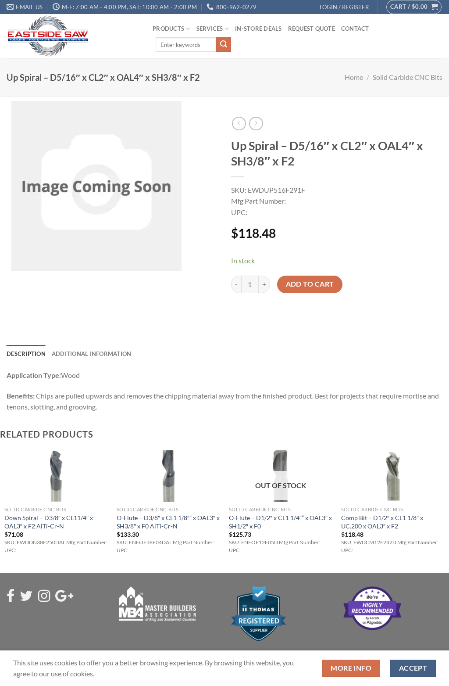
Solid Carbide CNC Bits (407, 77)
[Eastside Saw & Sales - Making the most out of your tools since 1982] (73, 36)
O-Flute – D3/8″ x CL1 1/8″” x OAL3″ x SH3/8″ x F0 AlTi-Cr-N (168, 522)
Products (168, 28)
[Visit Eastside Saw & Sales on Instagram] (44, 596)
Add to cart (310, 284)
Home (354, 77)
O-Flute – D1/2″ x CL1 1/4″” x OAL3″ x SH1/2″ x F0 (280, 522)
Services (209, 28)
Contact (355, 28)
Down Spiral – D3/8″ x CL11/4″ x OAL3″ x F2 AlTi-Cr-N (48, 522)
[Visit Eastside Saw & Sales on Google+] (64, 596)
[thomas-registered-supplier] (258, 612)
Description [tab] (26, 353)
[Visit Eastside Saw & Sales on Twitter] (26, 596)
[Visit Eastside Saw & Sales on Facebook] (10, 596)
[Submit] (223, 44)
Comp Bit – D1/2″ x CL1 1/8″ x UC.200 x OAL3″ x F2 (382, 522)
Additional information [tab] (92, 353)
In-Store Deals (258, 28)
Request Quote (311, 28)
